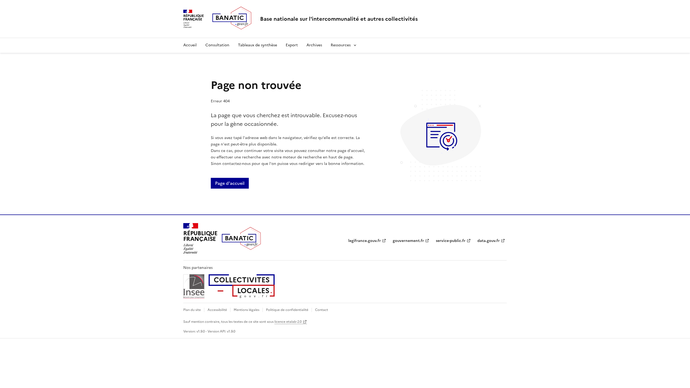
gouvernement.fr (408, 241)
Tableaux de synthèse (257, 45)
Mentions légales (246, 309)
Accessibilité (217, 309)
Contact (321, 309)
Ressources (341, 45)
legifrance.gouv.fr (364, 241)
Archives (314, 45)
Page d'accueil (229, 183)
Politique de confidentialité (287, 309)
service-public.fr (450, 241)
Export (292, 45)
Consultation (217, 45)
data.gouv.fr (488, 241)
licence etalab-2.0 (288, 321)
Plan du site (192, 309)
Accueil (190, 45)
